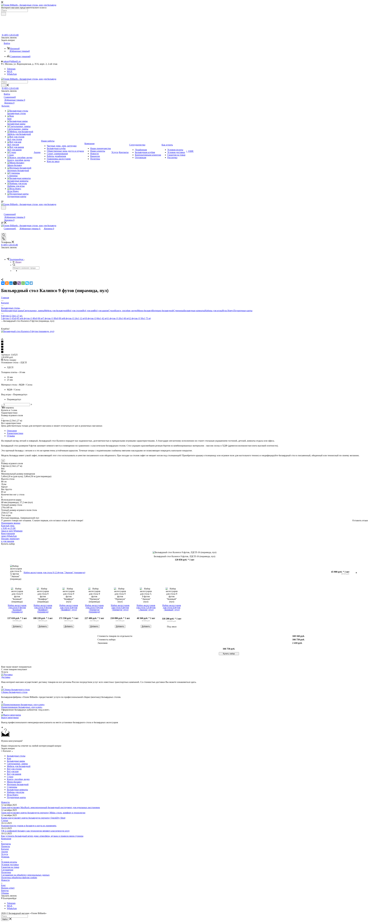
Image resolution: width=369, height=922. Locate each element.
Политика (6, 872)
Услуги (4, 854)
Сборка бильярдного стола (14, 692)
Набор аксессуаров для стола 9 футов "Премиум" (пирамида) (94, 608)
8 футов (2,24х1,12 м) (74, 318)
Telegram (11, 69)
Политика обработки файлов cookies (19, 877)
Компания (6, 838)
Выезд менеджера (10, 717)
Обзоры (5, 893)
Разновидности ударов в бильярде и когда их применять (28, 825)
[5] (184, 352)
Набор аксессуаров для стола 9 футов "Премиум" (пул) (120, 607)
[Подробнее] (2, 687)
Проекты (5, 846)
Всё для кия (88, 310)
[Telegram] (31, 283)
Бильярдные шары (14, 310)
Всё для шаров (101, 310)
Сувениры (178, 310)
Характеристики (15, 433)
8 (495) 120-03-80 (10, 35)
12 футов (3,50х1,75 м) (140, 318)
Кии (3, 310)
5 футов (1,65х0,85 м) (11, 318)
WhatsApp (12, 74)
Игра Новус (228, 310)
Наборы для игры (213, 310)
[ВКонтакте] (3, 283)
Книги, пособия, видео (126, 310)
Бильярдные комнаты (194, 310)
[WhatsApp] (23, 283)
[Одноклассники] (7, 283)
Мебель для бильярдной (56, 310)
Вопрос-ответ (8, 888)
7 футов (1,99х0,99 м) (53, 318)
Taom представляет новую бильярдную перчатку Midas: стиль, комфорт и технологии (43, 812)
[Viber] (19, 283)
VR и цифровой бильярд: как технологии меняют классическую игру (35, 831)
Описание (12, 430)
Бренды (5, 890)
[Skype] (27, 283)
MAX (9, 71)
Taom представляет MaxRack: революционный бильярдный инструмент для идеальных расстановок (50, 807)
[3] (184, 347)
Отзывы (11, 436)
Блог (3, 885)
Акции (4, 851)
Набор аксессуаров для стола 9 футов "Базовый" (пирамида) (17, 608)
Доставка (5, 677)
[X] (15, 283)
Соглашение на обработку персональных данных (25, 875)
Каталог (5, 849)
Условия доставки (10, 864)
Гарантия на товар (10, 867)
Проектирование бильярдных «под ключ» (21, 707)
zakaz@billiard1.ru (12, 61)
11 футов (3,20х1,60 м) (118, 318)
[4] (184, 349)
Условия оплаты (9, 862)
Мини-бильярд (144, 310)
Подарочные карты (243, 310)
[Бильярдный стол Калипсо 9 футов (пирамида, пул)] (27, 331)
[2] (184, 344)
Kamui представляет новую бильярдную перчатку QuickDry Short (33, 818)
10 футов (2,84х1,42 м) (96, 318)
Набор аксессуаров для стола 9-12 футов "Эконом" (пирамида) (54, 572)
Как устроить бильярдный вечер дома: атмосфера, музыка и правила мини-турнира (42, 836)
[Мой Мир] (11, 283)
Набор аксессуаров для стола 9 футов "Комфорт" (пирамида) (43, 608)
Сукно (111, 310)
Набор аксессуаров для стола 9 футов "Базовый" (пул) (171, 607)
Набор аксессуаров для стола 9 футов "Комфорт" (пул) (68, 607)
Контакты (6, 844)
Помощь (5, 857)
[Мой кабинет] (2, 211)
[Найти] (3, 14)
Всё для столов (75, 310)
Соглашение (7, 870)
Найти (4, 919)
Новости (5, 802)
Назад (18, 262)
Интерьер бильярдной (162, 310)
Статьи (4, 820)
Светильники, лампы (33, 310)
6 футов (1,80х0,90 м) (32, 318)
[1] (184, 341)
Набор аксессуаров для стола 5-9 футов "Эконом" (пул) (146, 607)
